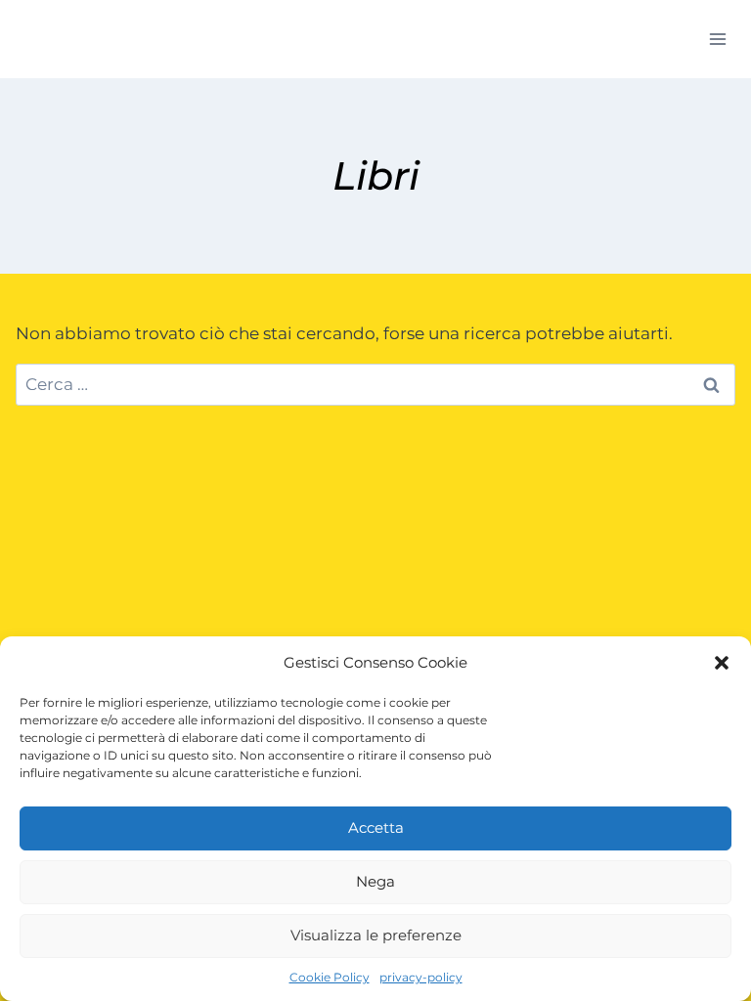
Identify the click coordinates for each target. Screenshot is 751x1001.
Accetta (376, 827)
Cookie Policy (329, 977)
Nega (375, 881)
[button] (721, 663)
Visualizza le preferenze (376, 935)
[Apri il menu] (717, 38)
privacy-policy (421, 977)
